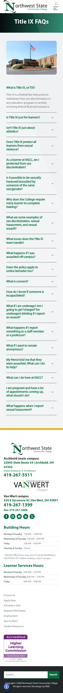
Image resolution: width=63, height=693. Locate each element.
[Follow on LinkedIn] (25, 516)
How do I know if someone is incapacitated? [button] (25, 293)
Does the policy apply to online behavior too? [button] (22, 269)
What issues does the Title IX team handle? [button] (24, 241)
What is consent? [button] (17, 281)
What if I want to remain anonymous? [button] (21, 347)
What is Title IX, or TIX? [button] (20, 87)
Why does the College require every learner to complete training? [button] (25, 203)
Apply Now (10, 600)
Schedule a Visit (12, 605)
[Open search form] (56, 3)
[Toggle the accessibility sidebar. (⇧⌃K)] (6, 686)
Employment (11, 616)
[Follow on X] (32, 516)
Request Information (15, 611)
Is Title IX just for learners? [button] (23, 117)
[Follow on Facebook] (6, 516)
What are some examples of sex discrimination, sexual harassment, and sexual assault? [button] (24, 223)
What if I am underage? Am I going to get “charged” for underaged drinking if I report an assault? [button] (25, 312)
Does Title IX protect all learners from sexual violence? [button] (21, 146)
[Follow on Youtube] (19, 516)
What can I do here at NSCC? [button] (24, 377)
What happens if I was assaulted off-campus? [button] (21, 255)
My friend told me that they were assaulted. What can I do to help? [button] (25, 363)
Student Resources (14, 626)
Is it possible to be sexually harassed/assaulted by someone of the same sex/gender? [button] (23, 183)
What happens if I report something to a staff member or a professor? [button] (25, 331)
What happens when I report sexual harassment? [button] (24, 408)
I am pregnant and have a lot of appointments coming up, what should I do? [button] (25, 392)
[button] (55, 8)
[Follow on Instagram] (12, 516)
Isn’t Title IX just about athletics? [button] (20, 129)
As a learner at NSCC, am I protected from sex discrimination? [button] (22, 163)
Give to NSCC (11, 621)
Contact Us (9, 595)
